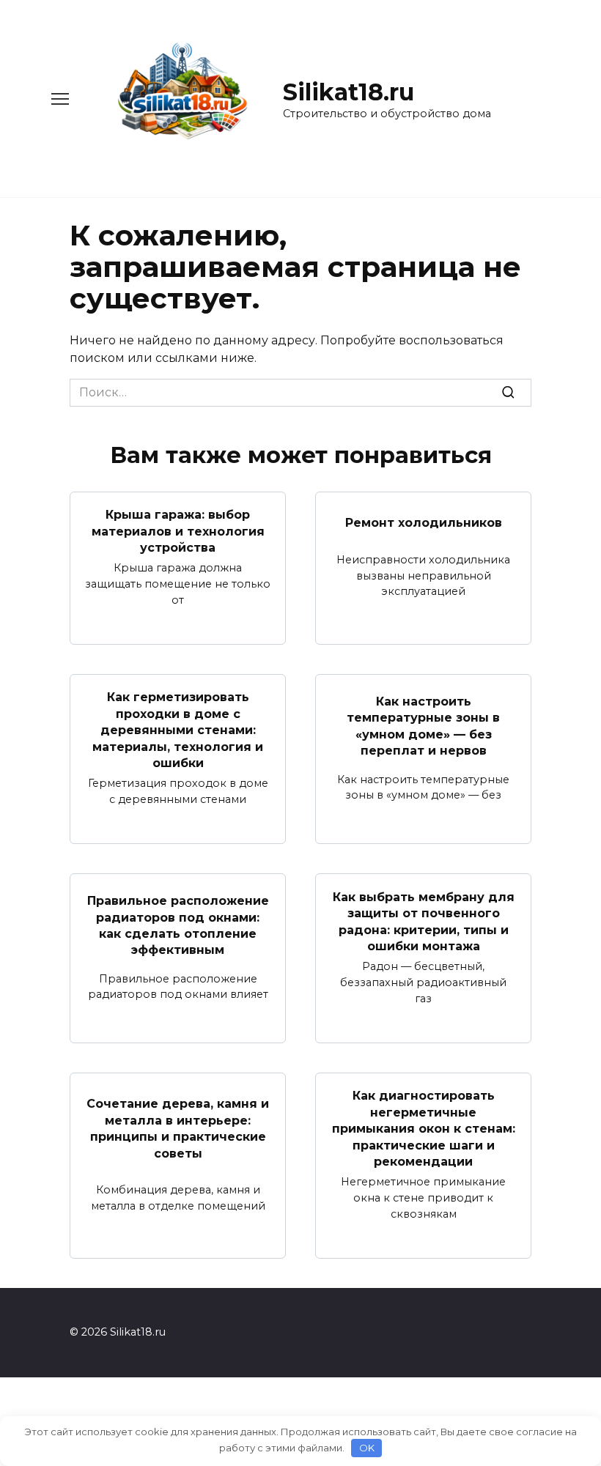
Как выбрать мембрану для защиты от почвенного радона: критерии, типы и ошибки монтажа (424, 920)
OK (367, 1448)
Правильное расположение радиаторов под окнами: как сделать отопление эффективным (178, 925)
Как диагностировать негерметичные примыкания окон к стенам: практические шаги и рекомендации (423, 1129)
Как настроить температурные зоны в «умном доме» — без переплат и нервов (423, 726)
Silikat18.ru (348, 92)
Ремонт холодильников (423, 523)
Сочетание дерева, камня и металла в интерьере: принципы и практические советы (177, 1128)
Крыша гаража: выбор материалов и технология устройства (178, 531)
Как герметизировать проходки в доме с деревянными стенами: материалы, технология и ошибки (177, 730)
